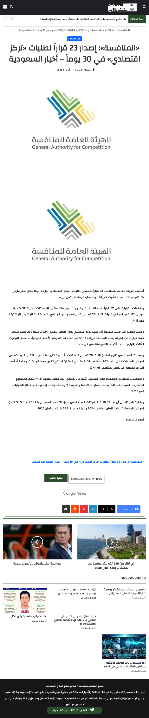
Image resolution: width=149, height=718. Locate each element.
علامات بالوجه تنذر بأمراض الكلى (28, 616)
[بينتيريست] (84, 509)
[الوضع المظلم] (12, 9)
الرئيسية (123, 30)
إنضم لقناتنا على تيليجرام (69, 710)
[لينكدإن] (93, 509)
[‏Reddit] (75, 509)
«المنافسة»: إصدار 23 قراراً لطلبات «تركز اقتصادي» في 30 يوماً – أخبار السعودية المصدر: (87, 462)
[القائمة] (5, 9)
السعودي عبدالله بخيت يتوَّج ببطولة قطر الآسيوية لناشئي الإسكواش (125, 591)
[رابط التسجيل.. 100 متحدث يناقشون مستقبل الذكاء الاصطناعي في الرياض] (124, 646)
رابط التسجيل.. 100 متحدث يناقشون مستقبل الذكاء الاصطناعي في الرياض (124, 664)
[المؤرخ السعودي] (122, 7)
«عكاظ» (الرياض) (83, 70)
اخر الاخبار (110, 30)
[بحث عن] (144, 9)
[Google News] (74, 493)
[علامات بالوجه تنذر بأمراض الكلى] (25, 600)
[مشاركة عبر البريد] (66, 509)
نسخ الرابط (56, 478)
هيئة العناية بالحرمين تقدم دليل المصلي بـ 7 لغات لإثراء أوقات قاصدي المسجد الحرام (75, 620)
